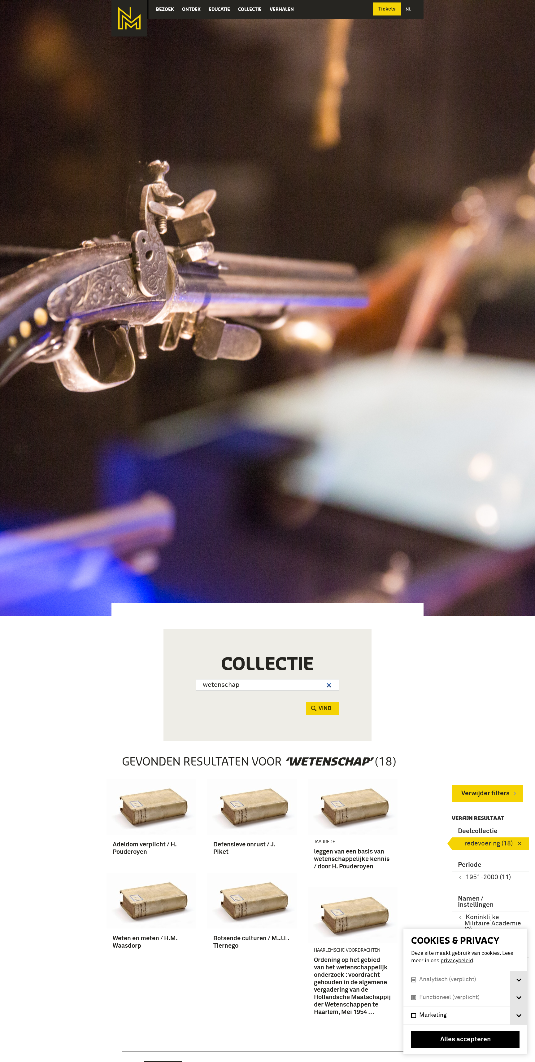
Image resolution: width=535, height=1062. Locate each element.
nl (409, 9)
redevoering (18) (488, 843)
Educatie (219, 9)
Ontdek (191, 9)
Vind (325, 708)
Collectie (250, 9)
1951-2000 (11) (488, 877)
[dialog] (465, 991)
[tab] (518, 980)
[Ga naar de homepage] (129, 18)
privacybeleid (457, 960)
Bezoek (165, 9)
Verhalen (282, 9)
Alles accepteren (465, 1039)
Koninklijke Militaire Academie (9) (492, 923)
